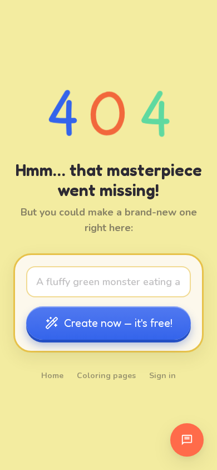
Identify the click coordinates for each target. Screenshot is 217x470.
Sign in (162, 375)
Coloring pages (106, 375)
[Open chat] (187, 440)
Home (52, 375)
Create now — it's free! (118, 323)
